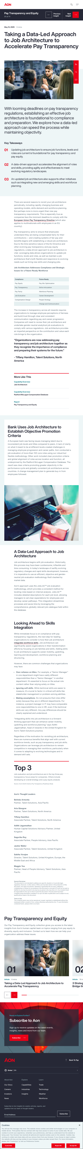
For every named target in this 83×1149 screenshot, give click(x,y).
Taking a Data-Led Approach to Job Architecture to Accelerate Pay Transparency (34, 985)
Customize (8, 1146)
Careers (7, 1089)
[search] (71, 4)
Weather (42, 1094)
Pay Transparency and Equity (21, 13)
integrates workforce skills (26, 642)
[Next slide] (14, 995)
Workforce (43, 1098)
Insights (25, 1094)
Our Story (8, 1084)
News (6, 1098)
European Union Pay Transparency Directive (34, 220)
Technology (44, 1089)
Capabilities (26, 1084)
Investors (8, 1094)
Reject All (58, 1146)
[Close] (79, 1125)
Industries (26, 1089)
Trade (41, 1084)
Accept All (73, 1146)
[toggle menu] (77, 4)
